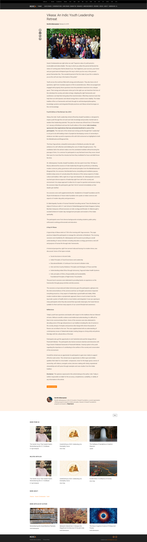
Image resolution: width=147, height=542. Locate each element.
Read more (70, 404)
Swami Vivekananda (40, 496)
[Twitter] (40, 36)
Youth (48, 496)
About (106, 6)
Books (65, 1)
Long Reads (66, 6)
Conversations (57, 6)
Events (52, 1)
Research (80, 6)
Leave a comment (51, 386)
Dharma (32, 496)
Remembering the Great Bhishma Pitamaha (42, 526)
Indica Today (62, 448)
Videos (101, 6)
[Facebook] (40, 33)
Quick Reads (48, 6)
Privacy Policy (46, 539)
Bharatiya (73, 6)
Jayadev (91, 448)
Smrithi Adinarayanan (60, 398)
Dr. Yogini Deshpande (34, 448)
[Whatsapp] (40, 30)
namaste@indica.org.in (112, 539)
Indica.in (45, 1)
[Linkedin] (40, 39)
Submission (112, 6)
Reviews (96, 6)
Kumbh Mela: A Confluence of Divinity (101, 478)
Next (115, 415)
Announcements (88, 6)
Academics (59, 1)
